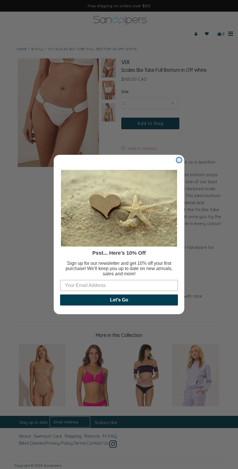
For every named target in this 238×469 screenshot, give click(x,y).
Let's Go (119, 299)
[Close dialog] (179, 160)
